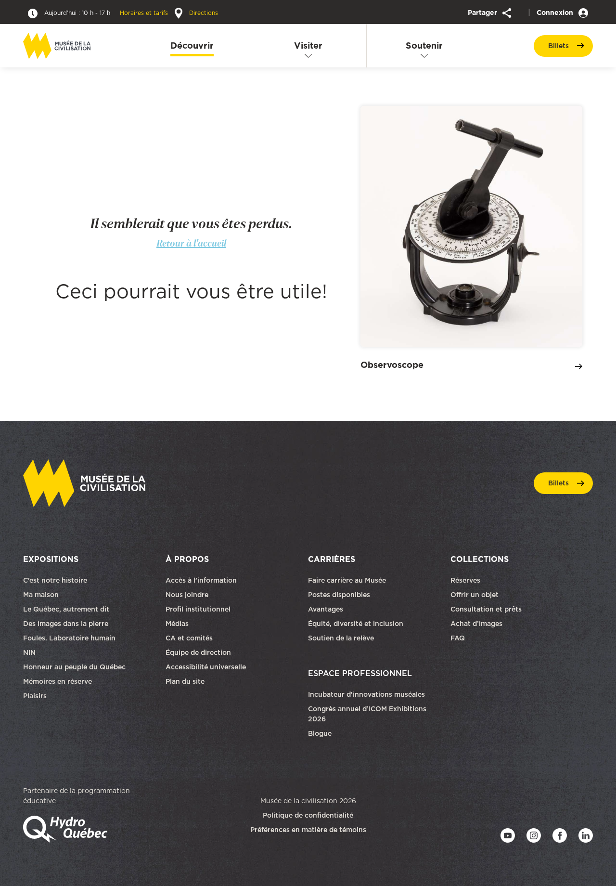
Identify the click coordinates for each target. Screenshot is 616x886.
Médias (177, 623)
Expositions (50, 559)
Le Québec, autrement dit (66, 609)
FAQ (457, 638)
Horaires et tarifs (107, 13)
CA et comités (190, 638)
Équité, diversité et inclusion (356, 623)
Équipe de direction (198, 652)
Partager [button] (483, 12)
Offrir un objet (475, 594)
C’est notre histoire (55, 580)
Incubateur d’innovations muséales (366, 694)
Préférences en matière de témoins (308, 829)
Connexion (556, 12)
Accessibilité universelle (206, 667)
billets (558, 46)
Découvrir (192, 45)
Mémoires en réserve (57, 681)
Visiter (308, 45)
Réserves (465, 580)
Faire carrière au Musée (347, 580)
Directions (202, 13)
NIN (29, 652)
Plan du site (185, 681)
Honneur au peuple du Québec (74, 667)
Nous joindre (188, 594)
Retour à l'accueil (191, 243)
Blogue (320, 733)
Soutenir (424, 45)
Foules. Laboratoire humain (69, 638)
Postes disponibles (339, 594)
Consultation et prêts (487, 609)
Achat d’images (476, 623)
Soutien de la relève (341, 638)
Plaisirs (35, 696)
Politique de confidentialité (308, 815)
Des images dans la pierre (65, 623)
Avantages (325, 609)
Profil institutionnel (198, 609)
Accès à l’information (201, 580)
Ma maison (41, 594)
